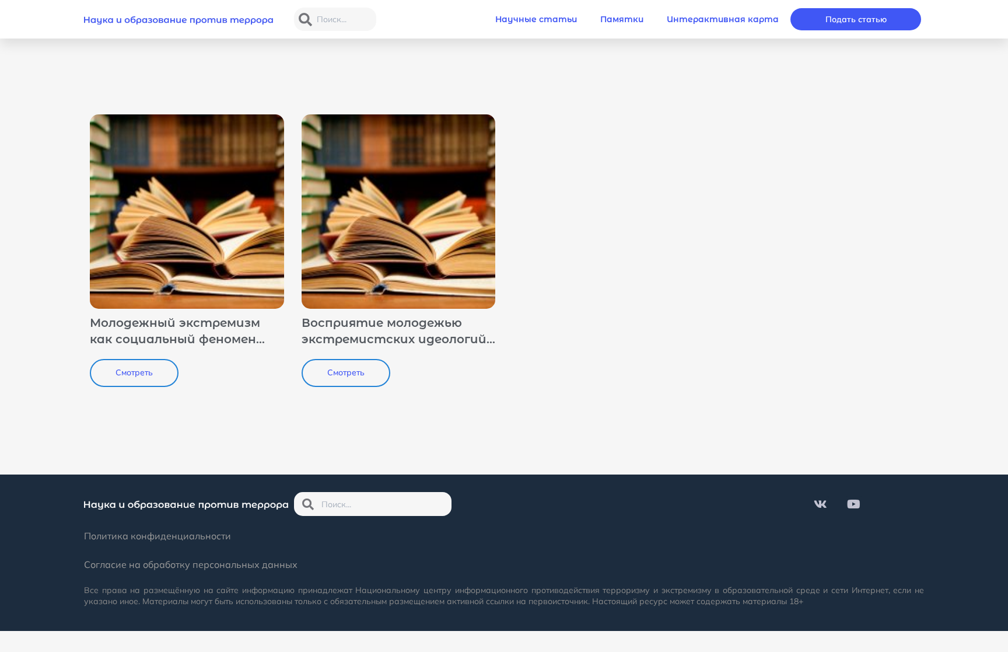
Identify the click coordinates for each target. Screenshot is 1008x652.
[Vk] (821, 504)
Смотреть (134, 372)
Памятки (621, 19)
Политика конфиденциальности (157, 536)
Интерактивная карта (723, 19)
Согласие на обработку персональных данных (191, 564)
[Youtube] (854, 504)
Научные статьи (536, 19)
